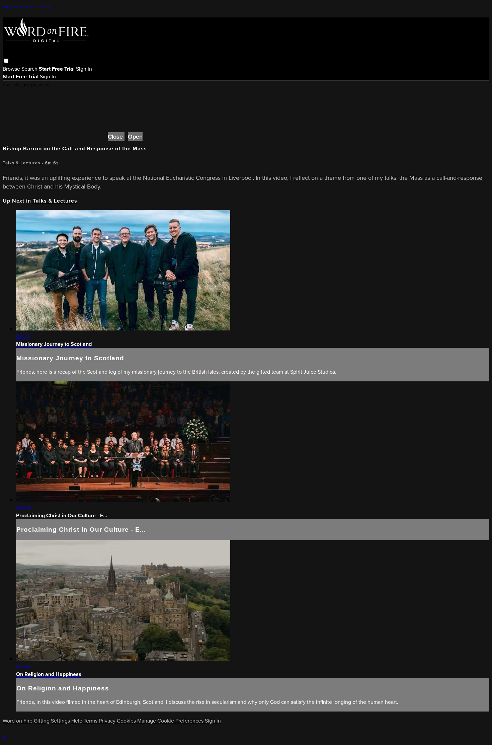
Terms (91, 721)
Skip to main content (27, 6)
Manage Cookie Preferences (171, 721)
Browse (12, 69)
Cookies (127, 721)
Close (116, 136)
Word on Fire (17, 721)
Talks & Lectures (22, 163)
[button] (6, 61)
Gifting (42, 721)
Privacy (108, 721)
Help (77, 721)
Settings (60, 721)
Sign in (84, 69)
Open (135, 136)
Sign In (48, 76)
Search (30, 69)
